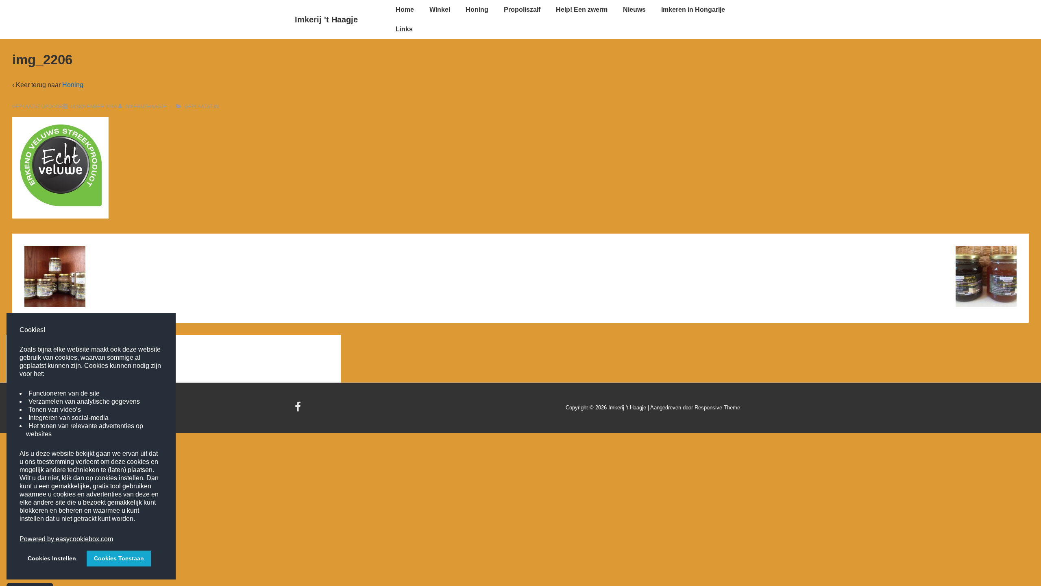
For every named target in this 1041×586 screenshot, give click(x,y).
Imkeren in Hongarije (693, 9)
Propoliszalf (522, 9)
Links (404, 29)
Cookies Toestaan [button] (119, 558)
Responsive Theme (717, 408)
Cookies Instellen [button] (52, 558)
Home (405, 9)
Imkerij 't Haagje (326, 19)
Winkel (439, 9)
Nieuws (634, 9)
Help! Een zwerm (582, 9)
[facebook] (299, 410)
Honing (477, 9)
